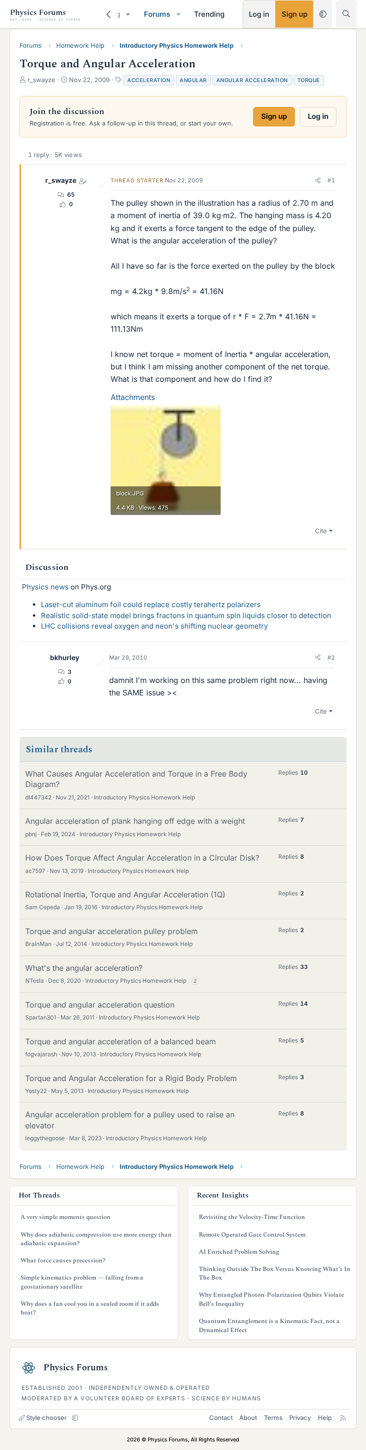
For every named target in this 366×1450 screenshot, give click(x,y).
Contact (221, 1417)
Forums (157, 14)
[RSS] (342, 1417)
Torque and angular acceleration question (99, 1004)
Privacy (300, 1417)
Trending (209, 14)
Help (325, 1417)
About (248, 1417)
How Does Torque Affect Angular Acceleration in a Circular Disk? (142, 857)
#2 (331, 657)
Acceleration (148, 80)
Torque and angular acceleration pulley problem (111, 931)
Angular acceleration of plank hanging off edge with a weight (135, 821)
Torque (308, 80)
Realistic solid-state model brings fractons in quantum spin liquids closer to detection (186, 615)
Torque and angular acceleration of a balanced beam (120, 1041)
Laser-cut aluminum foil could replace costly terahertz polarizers (151, 604)
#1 (331, 180)
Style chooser (46, 1417)
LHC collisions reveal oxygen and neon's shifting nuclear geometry (154, 625)
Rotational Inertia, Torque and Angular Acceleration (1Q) (125, 894)
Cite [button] (321, 531)
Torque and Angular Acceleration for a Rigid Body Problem (131, 1078)
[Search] (346, 13)
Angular (193, 80)
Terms (273, 1417)
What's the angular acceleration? (83, 968)
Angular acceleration (252, 80)
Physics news (45, 586)
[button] (128, 14)
